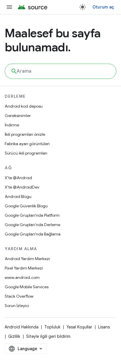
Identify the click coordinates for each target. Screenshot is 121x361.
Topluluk (52, 327)
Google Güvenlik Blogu (26, 206)
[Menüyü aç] (9, 7)
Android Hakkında (21, 327)
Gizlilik (14, 336)
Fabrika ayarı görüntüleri (27, 143)
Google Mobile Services (26, 286)
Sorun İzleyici (17, 305)
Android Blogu (18, 196)
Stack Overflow (19, 296)
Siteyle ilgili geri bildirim (48, 336)
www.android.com (22, 277)
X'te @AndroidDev (22, 187)
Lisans (104, 327)
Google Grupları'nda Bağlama (32, 234)
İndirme (12, 125)
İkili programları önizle (25, 134)
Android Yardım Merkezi (27, 258)
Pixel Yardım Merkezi (24, 268)
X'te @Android (18, 177)
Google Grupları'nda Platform (32, 215)
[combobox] (60, 71)
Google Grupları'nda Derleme (32, 224)
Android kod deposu (24, 106)
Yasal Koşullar (79, 327)
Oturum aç (103, 7)
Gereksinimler (18, 115)
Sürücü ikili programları (26, 153)
